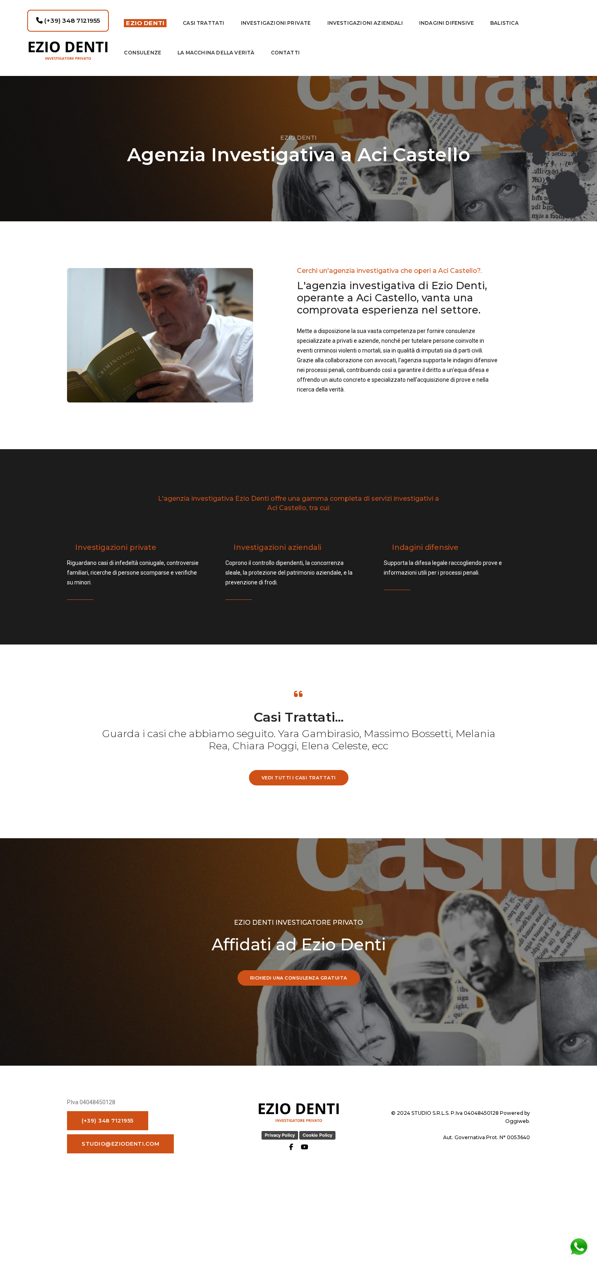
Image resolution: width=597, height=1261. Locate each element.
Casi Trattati (203, 23)
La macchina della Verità (215, 53)
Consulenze (142, 53)
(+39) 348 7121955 (71, 20)
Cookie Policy (317, 1135)
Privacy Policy (280, 1135)
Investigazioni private (276, 23)
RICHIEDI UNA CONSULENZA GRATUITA (298, 978)
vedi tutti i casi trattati (299, 778)
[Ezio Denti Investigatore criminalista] (68, 50)
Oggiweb (517, 1121)
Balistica (504, 23)
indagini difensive (446, 23)
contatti (285, 53)
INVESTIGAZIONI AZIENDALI (365, 23)
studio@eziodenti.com (120, 1143)
